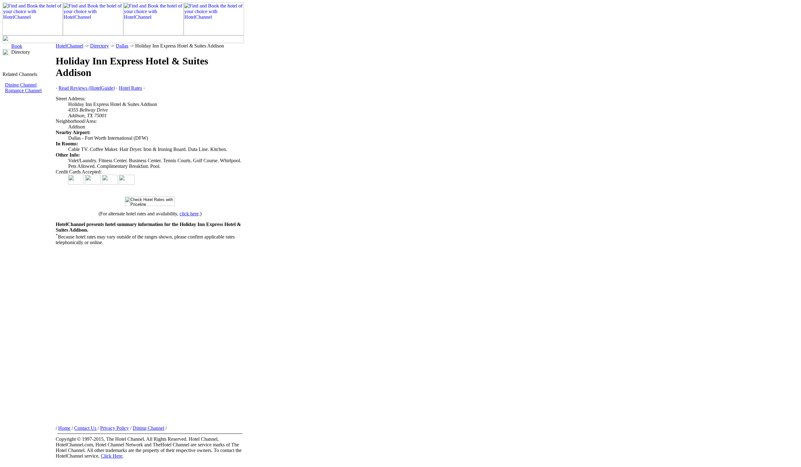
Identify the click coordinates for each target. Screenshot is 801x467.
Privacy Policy (114, 428)
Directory (99, 45)
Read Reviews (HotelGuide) (87, 88)
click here (189, 213)
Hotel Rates (130, 88)
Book (16, 46)
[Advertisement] (29, 198)
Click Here (111, 456)
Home (64, 428)
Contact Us (85, 428)
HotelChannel (69, 45)
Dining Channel (21, 85)
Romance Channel (23, 90)
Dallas (122, 45)
